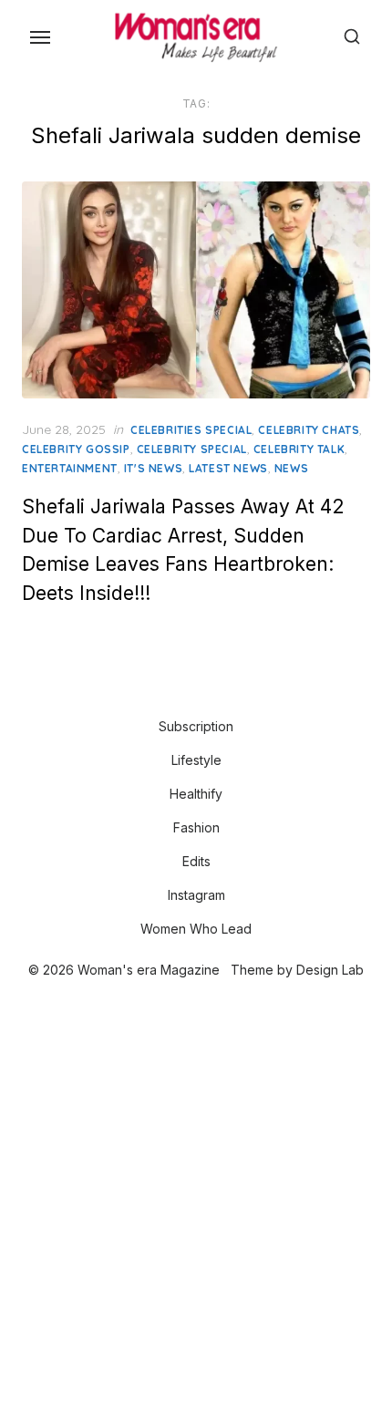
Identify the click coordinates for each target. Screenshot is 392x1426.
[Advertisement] (196, 1204)
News (291, 468)
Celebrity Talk (299, 449)
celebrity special (192, 449)
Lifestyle (196, 760)
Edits (196, 861)
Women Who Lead (196, 928)
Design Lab (330, 969)
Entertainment (70, 468)
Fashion (196, 827)
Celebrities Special (191, 430)
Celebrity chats (308, 430)
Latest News (228, 468)
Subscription (196, 726)
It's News (153, 468)
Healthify (196, 793)
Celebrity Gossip (76, 449)
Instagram (196, 895)
